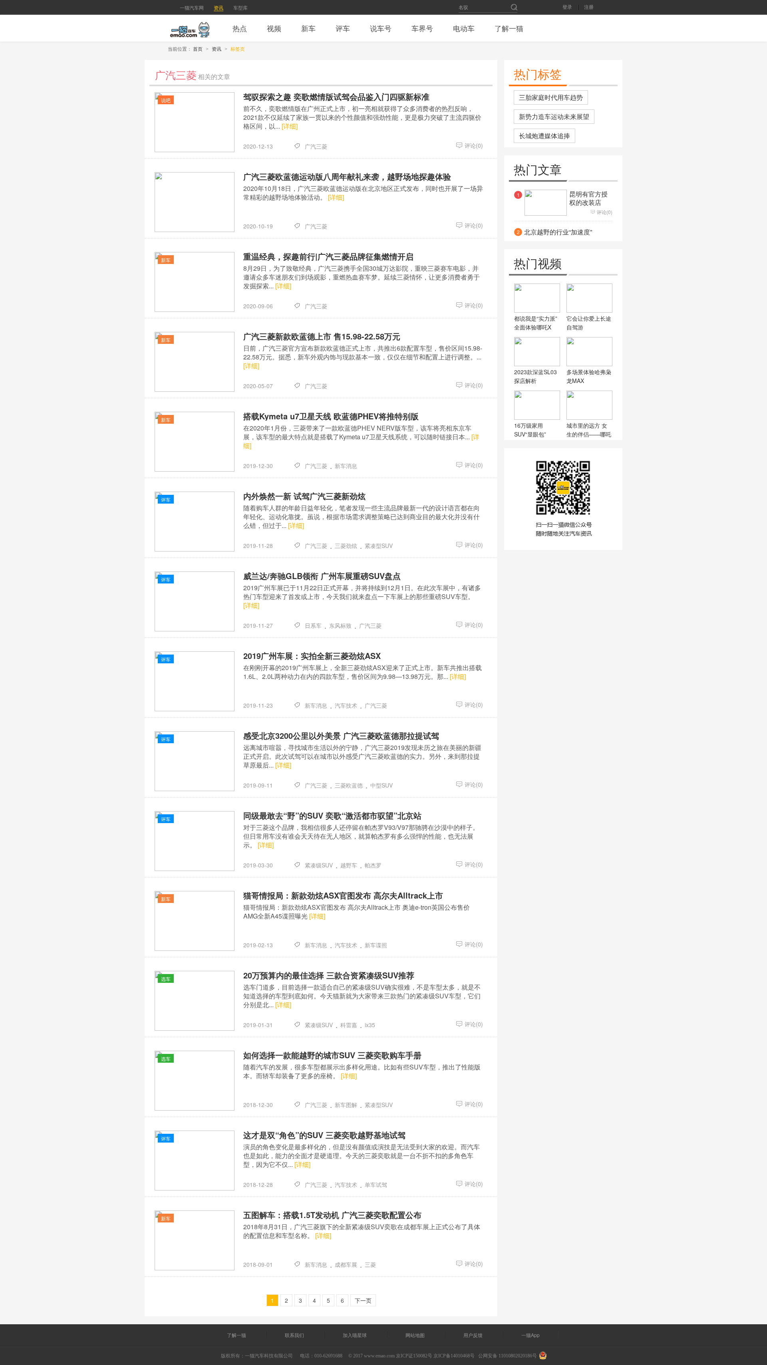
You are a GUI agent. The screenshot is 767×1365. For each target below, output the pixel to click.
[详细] (290, 126)
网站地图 (415, 1334)
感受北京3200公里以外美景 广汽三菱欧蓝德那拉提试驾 (341, 735)
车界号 (422, 28)
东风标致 (340, 625)
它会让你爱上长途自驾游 (588, 322)
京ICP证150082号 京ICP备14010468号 (435, 1356)
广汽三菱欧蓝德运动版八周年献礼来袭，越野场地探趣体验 (347, 176)
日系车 (313, 625)
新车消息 (346, 466)
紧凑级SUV (319, 865)
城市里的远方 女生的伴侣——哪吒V (588, 434)
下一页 (363, 1300)
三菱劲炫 (346, 546)
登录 (567, 7)
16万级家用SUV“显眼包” (530, 429)
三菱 (370, 1264)
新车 (308, 28)
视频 (274, 28)
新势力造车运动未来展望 (554, 116)
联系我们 (294, 1334)
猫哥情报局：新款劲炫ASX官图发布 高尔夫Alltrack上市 (343, 895)
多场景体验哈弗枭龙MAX (588, 376)
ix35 (370, 1025)
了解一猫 (509, 28)
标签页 (237, 48)
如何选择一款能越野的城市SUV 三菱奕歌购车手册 (332, 1055)
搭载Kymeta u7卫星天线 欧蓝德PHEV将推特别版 (331, 416)
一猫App (530, 1334)
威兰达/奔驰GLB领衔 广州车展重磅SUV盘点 (322, 575)
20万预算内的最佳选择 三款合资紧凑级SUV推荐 (328, 975)
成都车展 (346, 1264)
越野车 (348, 865)
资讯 (218, 7)
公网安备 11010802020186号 (507, 1356)
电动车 (464, 28)
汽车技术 (346, 705)
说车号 (380, 28)
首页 (198, 48)
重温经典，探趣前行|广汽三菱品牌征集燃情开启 (328, 256)
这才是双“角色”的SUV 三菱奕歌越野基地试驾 (324, 1135)
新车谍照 (376, 945)
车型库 (240, 7)
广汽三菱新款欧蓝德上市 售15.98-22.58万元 (321, 336)
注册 (589, 7)
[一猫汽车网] (189, 28)
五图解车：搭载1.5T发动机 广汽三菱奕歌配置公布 (332, 1214)
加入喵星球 (355, 1334)
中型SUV (381, 785)
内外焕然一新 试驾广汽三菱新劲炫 (304, 496)
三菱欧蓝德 (349, 785)
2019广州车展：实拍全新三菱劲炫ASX (312, 655)
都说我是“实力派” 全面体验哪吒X (535, 322)
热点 (239, 28)
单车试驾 (376, 1184)
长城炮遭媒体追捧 (544, 135)
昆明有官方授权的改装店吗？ (588, 202)
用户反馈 (473, 1334)
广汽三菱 (316, 146)
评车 (343, 28)
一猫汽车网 (192, 7)
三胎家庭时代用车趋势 (551, 97)
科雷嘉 (348, 1025)
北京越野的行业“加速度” (558, 232)
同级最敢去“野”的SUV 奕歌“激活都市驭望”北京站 (332, 815)
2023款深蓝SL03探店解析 (535, 376)
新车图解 (346, 1105)
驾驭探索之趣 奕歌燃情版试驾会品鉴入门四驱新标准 (336, 96)
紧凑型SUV (379, 546)
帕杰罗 (373, 865)
